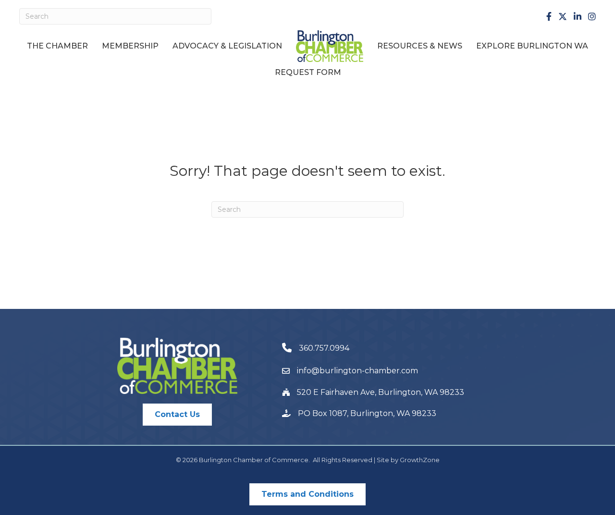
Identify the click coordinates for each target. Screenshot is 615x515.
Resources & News (419, 45)
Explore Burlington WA (532, 45)
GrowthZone (420, 460)
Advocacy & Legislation (227, 45)
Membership (130, 45)
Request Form (308, 72)
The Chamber (57, 45)
